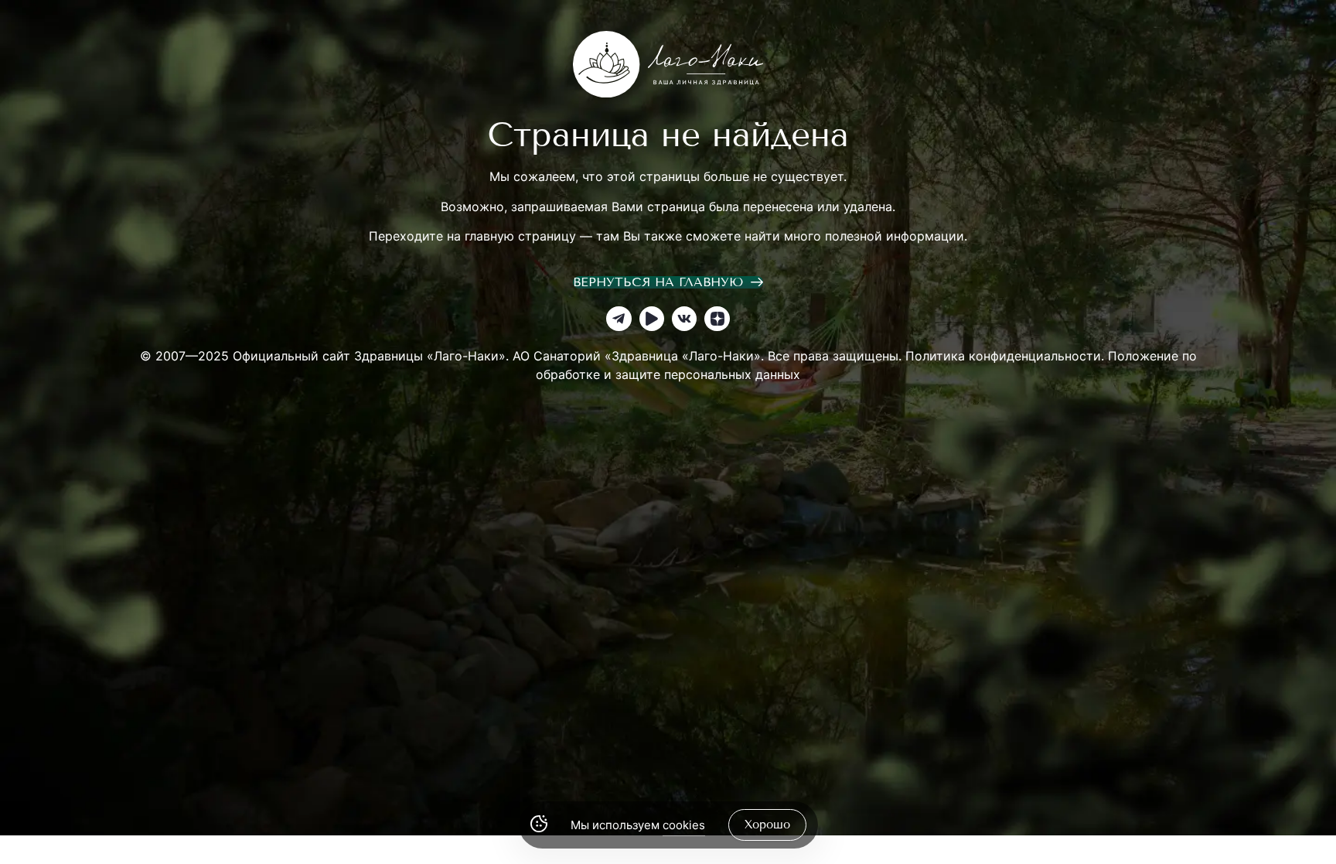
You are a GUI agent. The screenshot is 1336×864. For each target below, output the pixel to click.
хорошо (767, 825)
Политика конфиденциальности (1003, 356)
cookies (684, 825)
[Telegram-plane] (618, 318)
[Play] (651, 318)
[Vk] (684, 318)
